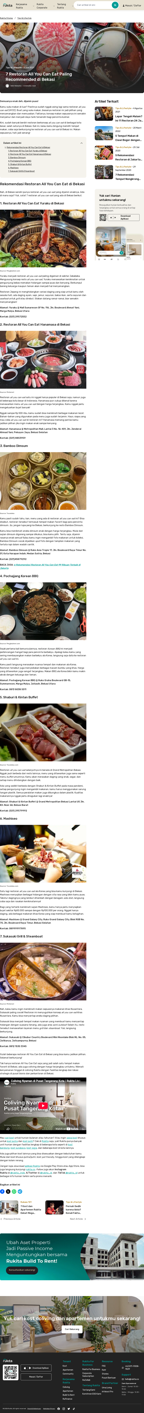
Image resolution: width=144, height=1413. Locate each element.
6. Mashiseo (13, 168)
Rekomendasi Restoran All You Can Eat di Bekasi (28, 147)
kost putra (12, 1141)
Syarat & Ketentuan (34, 1408)
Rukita (45, 1141)
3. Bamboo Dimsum (17, 157)
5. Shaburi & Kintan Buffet (20, 164)
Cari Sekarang (72, 1329)
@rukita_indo (17, 1172)
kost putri (28, 1141)
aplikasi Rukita (32, 1166)
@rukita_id (46, 1172)
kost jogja (32, 1148)
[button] (131, 5)
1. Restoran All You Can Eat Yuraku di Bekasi (27, 151)
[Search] (115, 5)
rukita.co (30, 1169)
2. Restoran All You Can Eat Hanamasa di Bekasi (29, 154)
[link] (124, 217)
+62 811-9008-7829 (132, 1367)
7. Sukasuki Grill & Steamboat (21, 171)
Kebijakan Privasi (49, 1408)
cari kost (9, 1137)
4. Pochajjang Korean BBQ (19, 161)
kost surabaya (18, 1148)
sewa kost (72, 1137)
